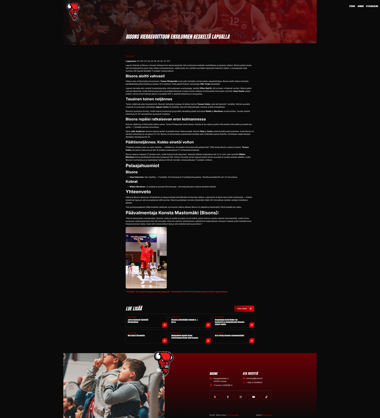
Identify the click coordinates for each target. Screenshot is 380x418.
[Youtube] (253, 397)
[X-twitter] (214, 397)
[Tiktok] (266, 397)
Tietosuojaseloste (233, 415)
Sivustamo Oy (267, 415)
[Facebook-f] (227, 397)
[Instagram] (240, 397)
